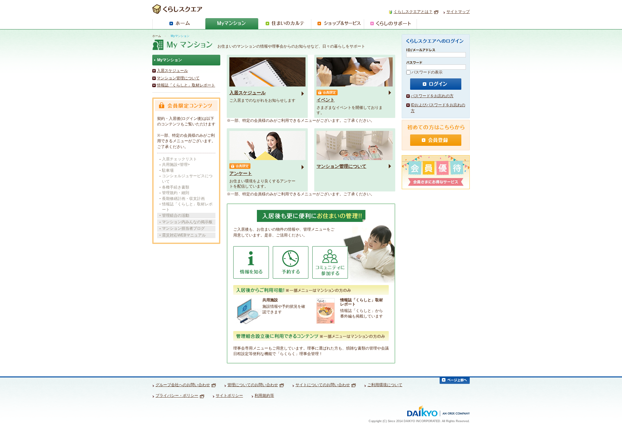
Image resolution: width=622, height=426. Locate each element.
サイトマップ (458, 12)
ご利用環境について (384, 385)
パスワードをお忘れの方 (432, 96)
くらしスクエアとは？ (413, 12)
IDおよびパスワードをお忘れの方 (438, 108)
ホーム (156, 36)
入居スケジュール (172, 71)
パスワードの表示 (427, 72)
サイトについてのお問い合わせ (322, 385)
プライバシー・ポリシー (177, 395)
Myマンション (169, 60)
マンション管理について (178, 78)
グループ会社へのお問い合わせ (183, 385)
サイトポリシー (229, 395)
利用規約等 (264, 395)
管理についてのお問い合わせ (252, 385)
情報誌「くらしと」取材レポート (186, 85)
